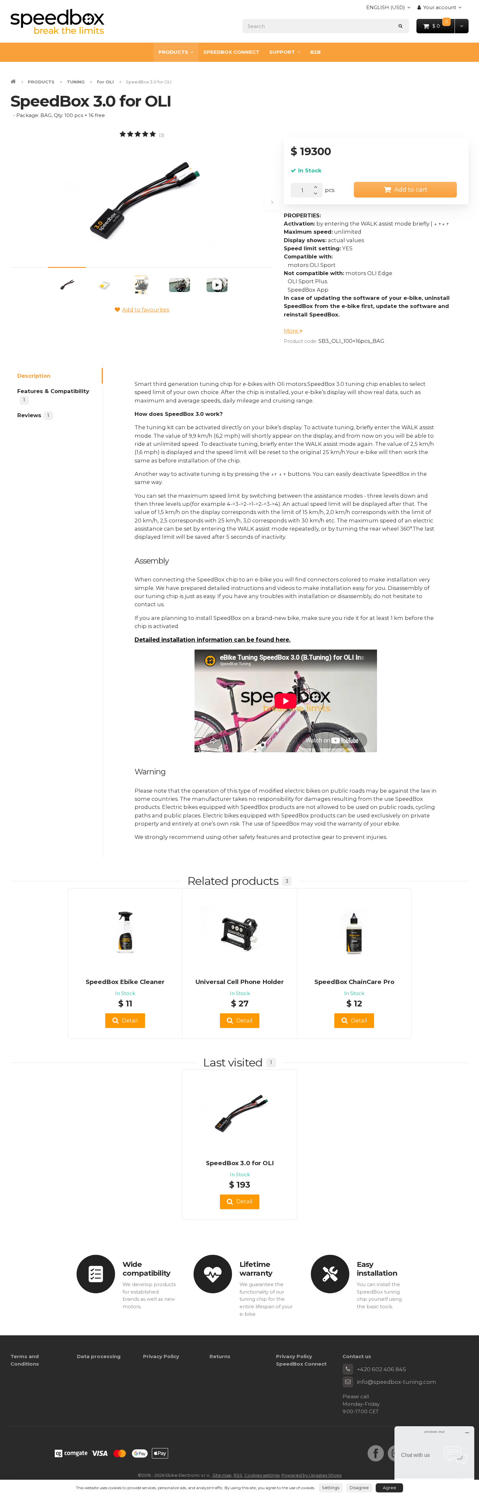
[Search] (401, 26)
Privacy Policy (161, 1356)
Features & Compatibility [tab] (53, 395)
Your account (439, 7)
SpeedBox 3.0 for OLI (240, 1163)
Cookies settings (262, 1475)
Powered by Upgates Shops (311, 1475)
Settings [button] (330, 1487)
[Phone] (348, 1369)
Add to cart (410, 189)
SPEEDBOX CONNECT (231, 52)
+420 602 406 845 (381, 1369)
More (291, 331)
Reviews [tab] (33, 415)
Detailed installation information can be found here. (213, 639)
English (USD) (385, 9)
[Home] (57, 21)
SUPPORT (282, 52)
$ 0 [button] (443, 25)
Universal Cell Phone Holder (240, 982)
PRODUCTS (173, 52)
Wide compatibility (146, 1269)
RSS (238, 1475)
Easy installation (377, 1269)
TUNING (76, 81)
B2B (315, 52)
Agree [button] (389, 1487)
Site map (222, 1475)
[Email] (348, 1381)
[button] (462, 26)
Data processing (99, 1356)
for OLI (105, 81)
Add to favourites (145, 309)
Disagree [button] (359, 1487)
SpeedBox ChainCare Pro (354, 982)
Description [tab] (34, 375)
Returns (220, 1356)
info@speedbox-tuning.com (396, 1382)
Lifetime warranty (256, 1269)
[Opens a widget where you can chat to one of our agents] (434, 1459)
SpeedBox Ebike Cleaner (125, 982)
